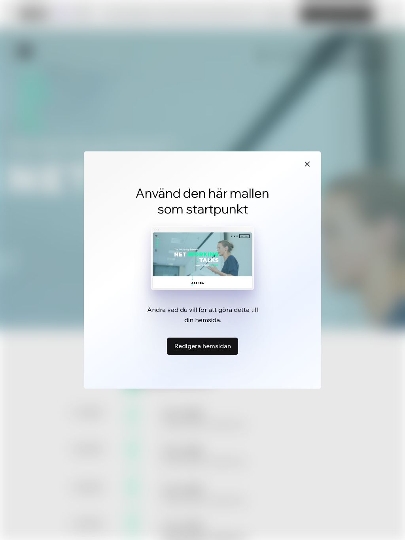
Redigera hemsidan (202, 346)
